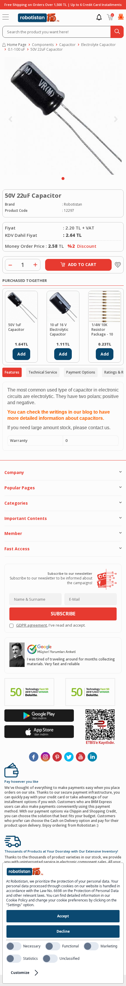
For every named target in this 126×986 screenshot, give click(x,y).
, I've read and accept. (51, 625)
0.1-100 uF (16, 49)
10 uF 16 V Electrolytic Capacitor (59, 330)
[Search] (117, 32)
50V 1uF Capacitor (16, 327)
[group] (63, 116)
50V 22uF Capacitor (46, 49)
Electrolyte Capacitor (98, 44)
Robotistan (73, 204)
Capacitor (67, 44)
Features (12, 372)
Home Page (16, 44)
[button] (63, 178)
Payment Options (80, 372)
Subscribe (63, 613)
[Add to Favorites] (116, 265)
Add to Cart (82, 264)
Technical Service (42, 372)
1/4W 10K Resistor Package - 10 (102, 330)
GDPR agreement (31, 625)
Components (43, 44)
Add (21, 354)
